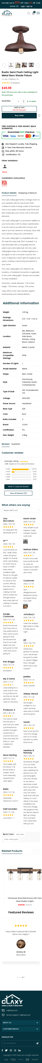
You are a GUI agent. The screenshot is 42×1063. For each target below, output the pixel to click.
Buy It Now (19, 115)
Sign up (29, 6)
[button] (38, 851)
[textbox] (21, 510)
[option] (21, 41)
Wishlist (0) (14, 6)
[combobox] (21, 510)
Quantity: (6, 100)
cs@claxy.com (12, 1010)
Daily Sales (20, 834)
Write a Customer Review (18, 486)
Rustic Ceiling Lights (11, 839)
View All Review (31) (18, 493)
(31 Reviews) (15, 83)
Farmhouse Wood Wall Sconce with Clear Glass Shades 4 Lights (21, 899)
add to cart (19, 108)
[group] (21, 882)
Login (23, 6)
